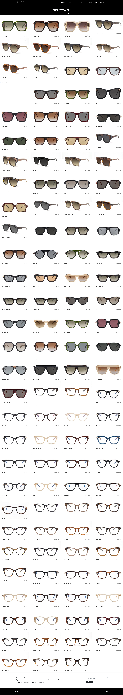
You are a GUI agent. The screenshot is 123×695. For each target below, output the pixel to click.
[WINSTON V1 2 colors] (46, 391)
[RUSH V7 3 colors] (46, 462)
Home (63, 2)
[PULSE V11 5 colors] (77, 322)
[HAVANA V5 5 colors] (14, 551)
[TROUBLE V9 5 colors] (46, 438)
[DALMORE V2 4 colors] (14, 48)
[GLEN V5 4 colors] (14, 571)
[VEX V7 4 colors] (46, 415)
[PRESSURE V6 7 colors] (14, 276)
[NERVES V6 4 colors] (108, 229)
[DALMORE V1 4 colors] (108, 24)
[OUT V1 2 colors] (46, 253)
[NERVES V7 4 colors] (14, 253)
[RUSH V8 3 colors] (77, 462)
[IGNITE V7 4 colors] (46, 116)
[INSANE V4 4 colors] (14, 139)
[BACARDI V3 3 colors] (14, 662)
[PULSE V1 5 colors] (77, 299)
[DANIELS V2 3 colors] (108, 48)
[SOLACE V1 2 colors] (108, 346)
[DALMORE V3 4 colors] (46, 48)
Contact (103, 2)
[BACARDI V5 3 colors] (46, 662)
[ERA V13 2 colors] (108, 70)
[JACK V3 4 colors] (108, 161)
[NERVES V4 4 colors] (77, 229)
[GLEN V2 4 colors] (77, 551)
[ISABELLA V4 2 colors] (14, 161)
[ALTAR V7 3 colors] (46, 26)
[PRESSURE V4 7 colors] (108, 253)
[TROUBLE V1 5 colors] (108, 415)
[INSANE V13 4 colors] (77, 139)
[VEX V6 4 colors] (14, 415)
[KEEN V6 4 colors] (77, 183)
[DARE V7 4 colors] (77, 619)
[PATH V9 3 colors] (46, 485)
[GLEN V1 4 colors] (46, 551)
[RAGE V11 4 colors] (77, 346)
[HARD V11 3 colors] (77, 93)
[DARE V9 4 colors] (46, 619)
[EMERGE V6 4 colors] (46, 573)
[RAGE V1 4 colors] (108, 322)
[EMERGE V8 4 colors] (108, 573)
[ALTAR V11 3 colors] (14, 26)
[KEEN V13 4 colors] (14, 206)
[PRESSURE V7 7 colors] (46, 276)
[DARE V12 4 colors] (108, 619)
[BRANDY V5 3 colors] (77, 641)
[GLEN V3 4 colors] (108, 551)
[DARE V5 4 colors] (14, 619)
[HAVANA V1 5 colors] (14, 530)
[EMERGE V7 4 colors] (77, 573)
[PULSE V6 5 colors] (14, 322)
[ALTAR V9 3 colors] (77, 26)
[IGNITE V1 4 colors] (108, 93)
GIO (17, 691)
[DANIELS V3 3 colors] (14, 68)
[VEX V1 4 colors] (108, 392)
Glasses (82, 2)
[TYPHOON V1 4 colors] (46, 369)
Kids (95, 2)
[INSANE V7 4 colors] (46, 139)
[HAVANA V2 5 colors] (46, 530)
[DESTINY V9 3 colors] (108, 596)
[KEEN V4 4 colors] (46, 183)
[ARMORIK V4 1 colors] (77, 662)
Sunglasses (72, 2)
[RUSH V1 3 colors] (14, 462)
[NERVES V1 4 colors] (46, 229)
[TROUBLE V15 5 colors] (108, 438)
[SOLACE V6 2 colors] (14, 369)
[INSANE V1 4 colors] (108, 116)
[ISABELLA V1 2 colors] (108, 138)
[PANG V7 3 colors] (14, 508)
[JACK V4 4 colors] (14, 182)
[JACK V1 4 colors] (46, 161)
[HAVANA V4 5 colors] (108, 530)
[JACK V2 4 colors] (77, 161)
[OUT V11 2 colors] (77, 253)
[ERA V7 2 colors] (77, 70)
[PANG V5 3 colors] (108, 485)
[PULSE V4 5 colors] (108, 299)
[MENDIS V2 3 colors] (77, 507)
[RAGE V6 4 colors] (14, 346)
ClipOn (89, 2)
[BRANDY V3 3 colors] (46, 641)
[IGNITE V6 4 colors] (14, 116)
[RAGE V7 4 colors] (46, 346)
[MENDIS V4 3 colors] (108, 507)
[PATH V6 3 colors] (14, 485)
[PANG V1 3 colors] (77, 485)
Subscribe (89, 682)
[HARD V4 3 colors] (0, 83)
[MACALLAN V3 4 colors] (108, 205)
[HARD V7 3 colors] (46, 93)
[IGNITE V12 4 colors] (77, 116)
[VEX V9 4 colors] (77, 415)
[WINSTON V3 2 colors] (77, 391)
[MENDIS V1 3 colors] (46, 507)
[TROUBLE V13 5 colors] (77, 438)
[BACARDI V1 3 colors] (108, 641)
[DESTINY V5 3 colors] (46, 596)
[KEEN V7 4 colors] (108, 183)
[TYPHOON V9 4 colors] (108, 369)
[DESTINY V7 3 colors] (77, 596)
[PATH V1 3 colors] (108, 462)
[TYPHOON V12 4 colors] (14, 392)
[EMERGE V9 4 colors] (14, 596)
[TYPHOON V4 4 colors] (77, 369)
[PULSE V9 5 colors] (46, 322)
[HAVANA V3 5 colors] (77, 530)
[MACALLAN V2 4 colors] (77, 205)
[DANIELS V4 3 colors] (46, 68)
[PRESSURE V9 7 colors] (77, 276)
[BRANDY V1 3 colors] (14, 641)
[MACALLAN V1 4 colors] (46, 205)
